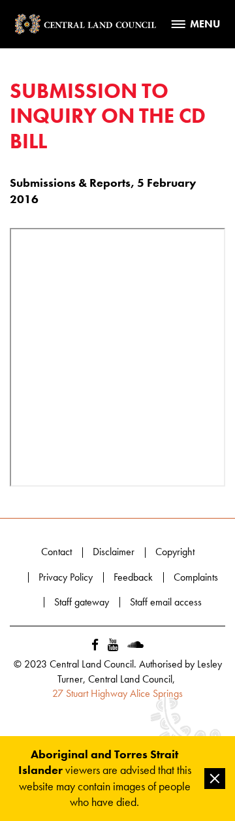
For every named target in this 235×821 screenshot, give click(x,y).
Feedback (133, 577)
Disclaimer (113, 551)
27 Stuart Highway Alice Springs (117, 693)
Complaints (196, 577)
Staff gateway (81, 602)
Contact (56, 551)
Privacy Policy (66, 577)
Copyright (175, 551)
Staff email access (166, 602)
